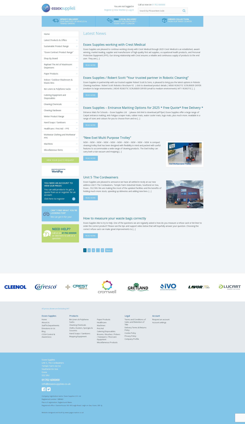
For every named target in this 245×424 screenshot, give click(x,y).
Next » (108, 250)
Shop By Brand (51, 58)
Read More (90, 65)
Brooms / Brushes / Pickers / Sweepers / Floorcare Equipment (108, 337)
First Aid (100, 328)
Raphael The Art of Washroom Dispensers (58, 66)
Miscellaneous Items (53, 150)
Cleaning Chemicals (53, 104)
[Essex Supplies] (68, 8)
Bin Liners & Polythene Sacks (57, 89)
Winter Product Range (54, 116)
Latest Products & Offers (55, 40)
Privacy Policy (130, 336)
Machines (48, 143)
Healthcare (101, 322)
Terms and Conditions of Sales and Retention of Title (135, 322)
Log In (131, 9)
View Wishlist (120, 9)
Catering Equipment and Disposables (55, 96)
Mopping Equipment (77, 336)
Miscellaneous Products (107, 342)
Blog (43, 331)
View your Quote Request (60, 160)
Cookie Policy (130, 333)
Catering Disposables (106, 331)
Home (47, 34)
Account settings (159, 322)
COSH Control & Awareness (48, 335)
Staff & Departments (50, 325)
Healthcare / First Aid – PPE (56, 128)
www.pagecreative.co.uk (74, 412)
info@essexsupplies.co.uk (56, 384)
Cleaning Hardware (52, 110)
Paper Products (51, 73)
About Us (45, 322)
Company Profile (132, 339)
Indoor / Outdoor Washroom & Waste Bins (58, 81)
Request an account (160, 319)
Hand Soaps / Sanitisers (55, 122)
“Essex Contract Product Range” (58, 52)
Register (108, 9)
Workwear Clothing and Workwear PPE (59, 136)
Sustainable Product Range (56, 46)
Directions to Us (48, 328)
